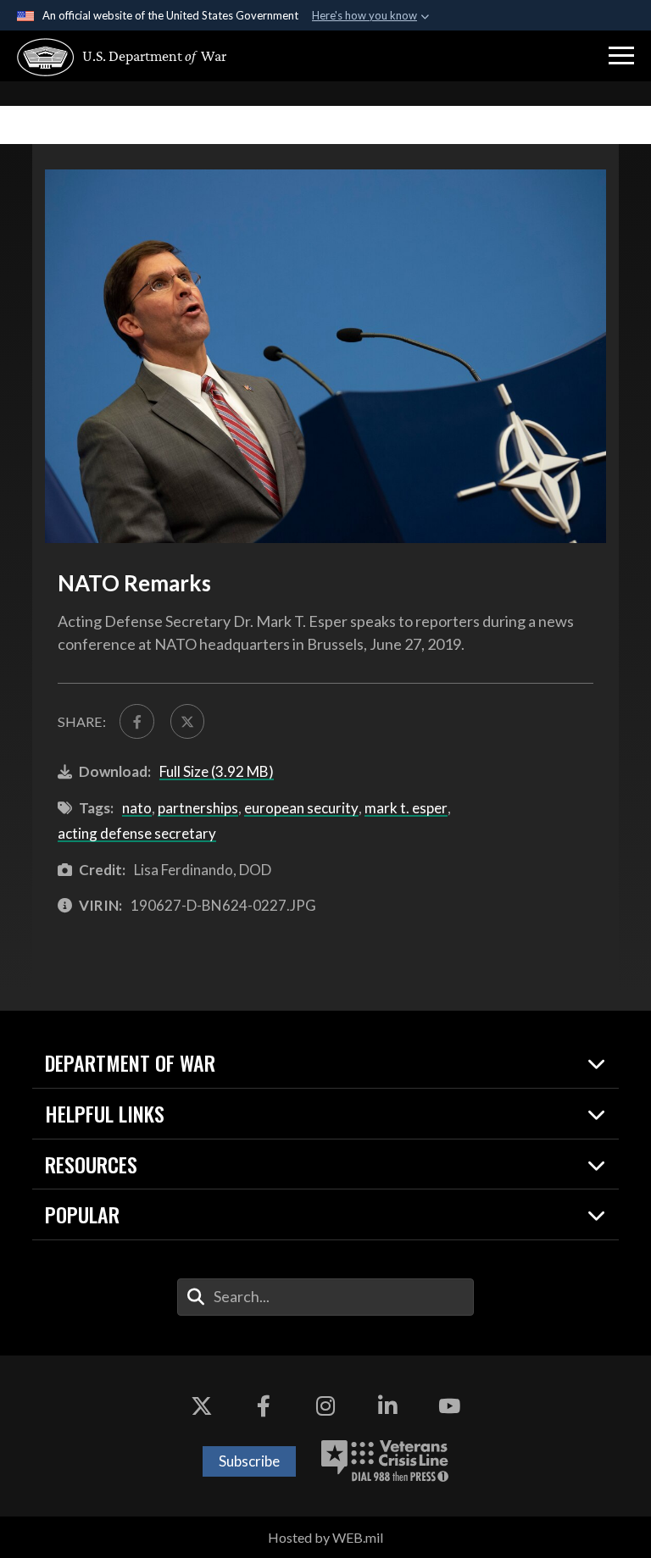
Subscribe (249, 1461)
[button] (621, 56)
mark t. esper (406, 808)
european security (301, 808)
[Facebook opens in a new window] (263, 1406)
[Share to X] (187, 721)
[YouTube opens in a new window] (449, 1406)
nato (137, 808)
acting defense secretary (137, 833)
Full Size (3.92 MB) (216, 771)
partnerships (198, 808)
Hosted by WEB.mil (325, 1537)
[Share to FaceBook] (136, 721)
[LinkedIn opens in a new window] (387, 1406)
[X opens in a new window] (202, 1406)
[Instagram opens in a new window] (325, 1406)
